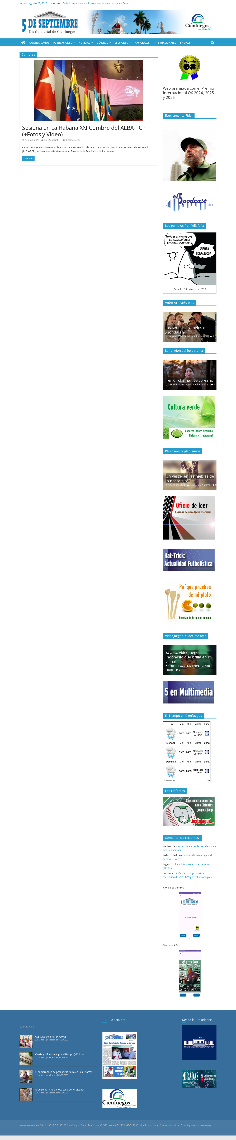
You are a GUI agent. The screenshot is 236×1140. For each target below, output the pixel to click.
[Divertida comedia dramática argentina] (189, 361)
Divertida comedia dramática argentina (184, 374)
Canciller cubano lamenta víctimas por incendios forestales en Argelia (101, 3)
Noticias (84, 42)
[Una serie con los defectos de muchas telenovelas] (189, 313)
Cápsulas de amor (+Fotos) (50, 1036)
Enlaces (185, 42)
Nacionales (142, 42)
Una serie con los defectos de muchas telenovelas (189, 330)
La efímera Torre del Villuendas (184, 474)
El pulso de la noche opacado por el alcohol (59, 1089)
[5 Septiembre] (23, 42)
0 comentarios (73, 139)
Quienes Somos (39, 42)
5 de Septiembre (52, 139)
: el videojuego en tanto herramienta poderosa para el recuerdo (190, 657)
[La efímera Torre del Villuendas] (189, 462)
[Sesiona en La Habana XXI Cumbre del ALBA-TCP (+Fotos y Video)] (88, 62)
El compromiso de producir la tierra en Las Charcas (63, 1072)
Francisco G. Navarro (203, 481)
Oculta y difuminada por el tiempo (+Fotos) (59, 1054)
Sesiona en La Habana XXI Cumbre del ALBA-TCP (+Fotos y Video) (83, 131)
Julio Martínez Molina (199, 336)
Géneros (102, 42)
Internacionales (165, 42)
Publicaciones (62, 42)
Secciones (121, 42)
